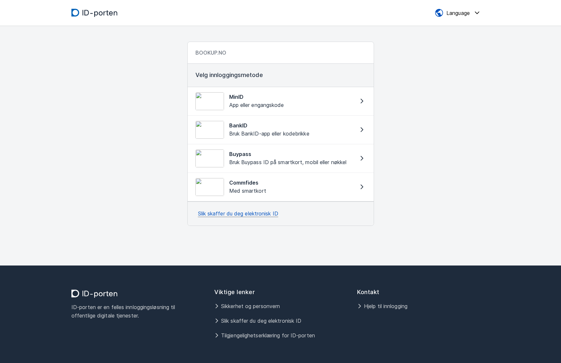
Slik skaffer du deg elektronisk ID (238, 213)
